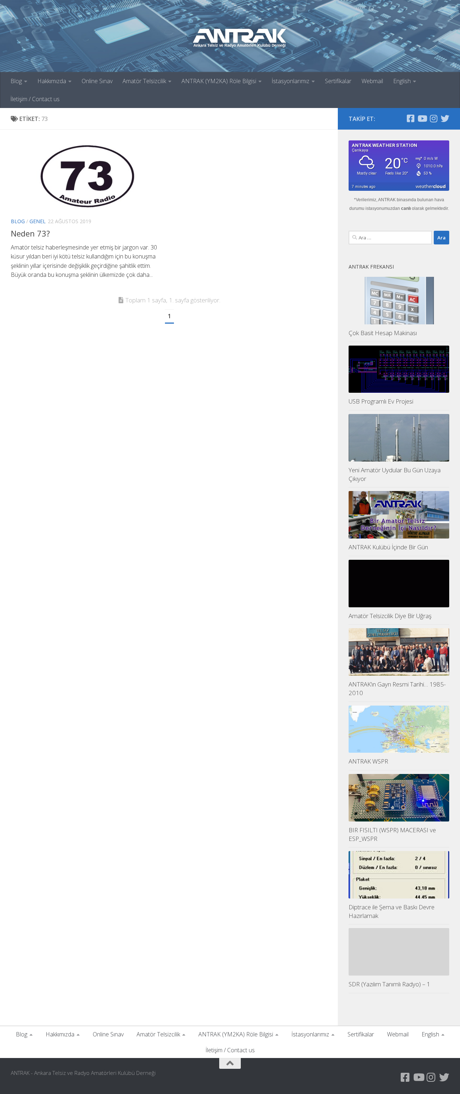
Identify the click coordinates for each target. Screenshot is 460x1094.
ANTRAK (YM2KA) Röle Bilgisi (218, 81)
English (402, 81)
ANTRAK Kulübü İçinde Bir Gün (388, 547)
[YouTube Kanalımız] (422, 118)
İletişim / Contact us (35, 99)
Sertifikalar (338, 81)
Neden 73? (30, 233)
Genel (37, 221)
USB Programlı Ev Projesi (381, 401)
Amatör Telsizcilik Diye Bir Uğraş (390, 616)
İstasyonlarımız (290, 81)
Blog (16, 81)
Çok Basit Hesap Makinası (383, 333)
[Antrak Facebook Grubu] (410, 118)
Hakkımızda (51, 81)
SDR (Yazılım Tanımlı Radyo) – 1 (389, 984)
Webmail (372, 81)
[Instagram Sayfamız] (433, 118)
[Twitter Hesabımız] (445, 118)
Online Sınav (97, 81)
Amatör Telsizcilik (144, 81)
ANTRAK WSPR (368, 761)
